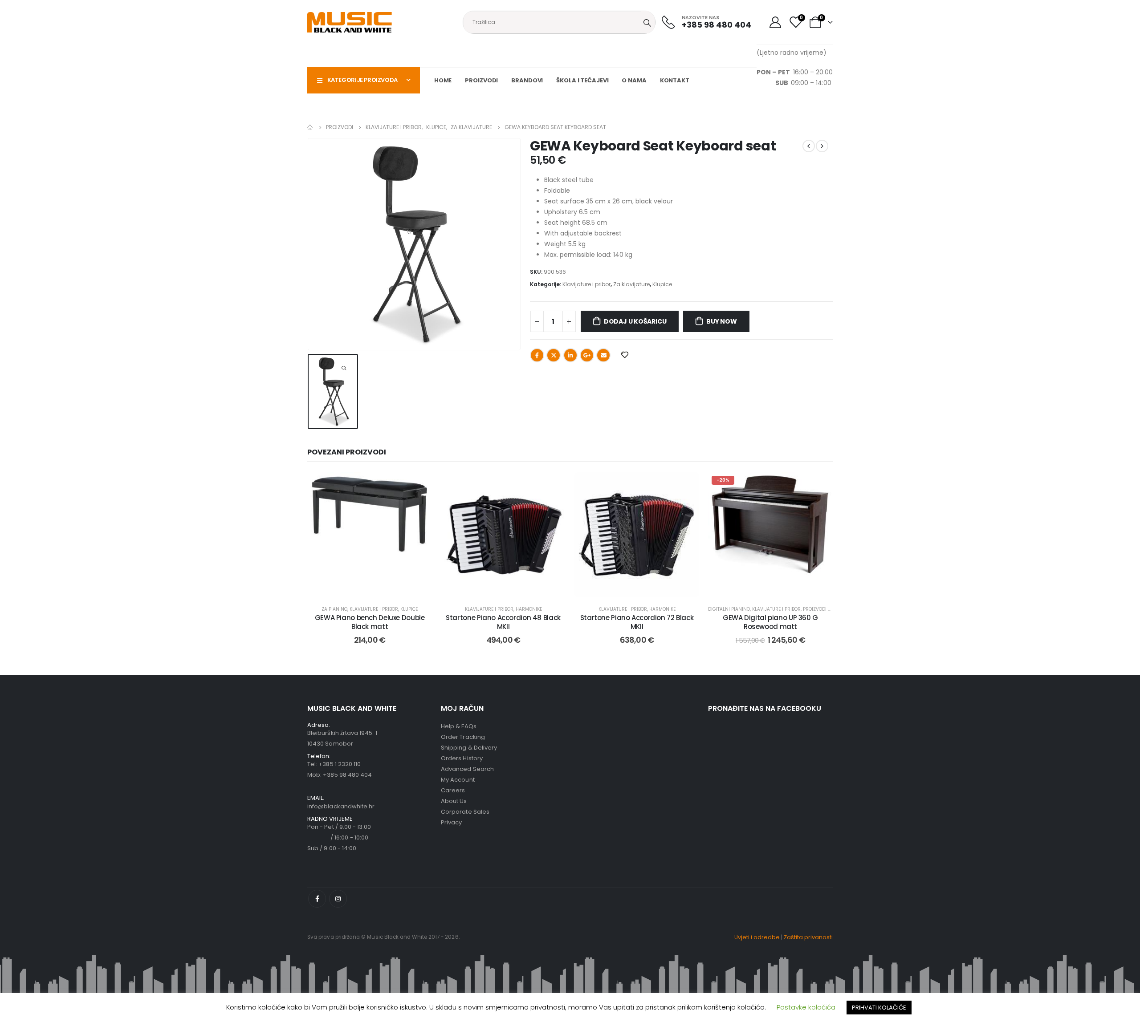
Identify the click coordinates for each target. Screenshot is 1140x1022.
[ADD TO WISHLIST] (624, 354)
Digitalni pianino (729, 609)
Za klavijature (631, 284)
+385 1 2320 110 (339, 764)
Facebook (537, 355)
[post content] (369, 534)
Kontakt (674, 80)
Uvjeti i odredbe (757, 937)
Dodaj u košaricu (635, 321)
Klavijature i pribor (586, 284)
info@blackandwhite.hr (341, 806)
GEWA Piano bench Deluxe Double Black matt (370, 622)
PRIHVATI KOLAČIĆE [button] (879, 1007)
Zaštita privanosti (808, 937)
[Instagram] (338, 899)
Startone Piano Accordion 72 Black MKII (637, 622)
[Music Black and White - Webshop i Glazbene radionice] (349, 22)
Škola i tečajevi (582, 80)
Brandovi (527, 80)
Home (443, 80)
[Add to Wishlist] (418, 485)
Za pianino (334, 609)
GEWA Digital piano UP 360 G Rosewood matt (770, 622)
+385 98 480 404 (347, 775)
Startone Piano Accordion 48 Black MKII (503, 622)
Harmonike (529, 609)
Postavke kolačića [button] (806, 1007)
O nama (634, 80)
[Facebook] (317, 899)
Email (603, 355)
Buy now (721, 321)
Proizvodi (481, 80)
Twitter (553, 355)
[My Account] (775, 22)
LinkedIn (570, 355)
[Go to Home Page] (310, 127)
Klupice (662, 284)
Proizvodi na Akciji (826, 609)
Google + (587, 355)
